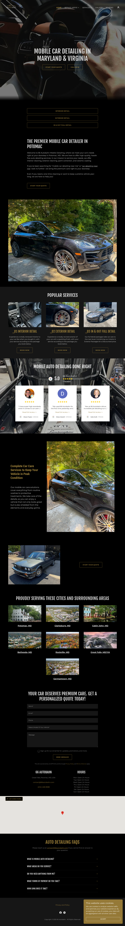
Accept (103, 919)
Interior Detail (62, 111)
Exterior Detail (62, 118)
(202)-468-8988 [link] (44, 787)
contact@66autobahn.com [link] (43, 782)
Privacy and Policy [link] (63, 905)
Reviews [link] (109, 8)
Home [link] (58, 8)
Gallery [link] (99, 8)
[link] (11, 7)
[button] (72, 7)
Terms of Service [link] (81, 764)
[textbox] (62, 706)
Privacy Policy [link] (70, 764)
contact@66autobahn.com (57, 848)
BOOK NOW (24, 350)
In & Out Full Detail (62, 125)
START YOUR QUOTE (54, 67)
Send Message (62, 757)
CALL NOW (75, 67)
